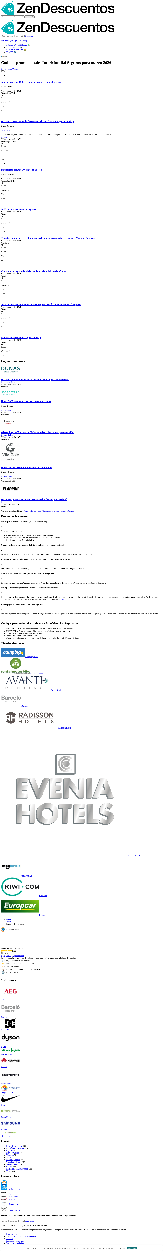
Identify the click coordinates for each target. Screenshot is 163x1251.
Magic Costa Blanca (9, 1092)
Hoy (3, 69)
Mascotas (10, 1155)
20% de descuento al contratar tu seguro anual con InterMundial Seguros (41, 304)
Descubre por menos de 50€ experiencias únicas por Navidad (34, 499)
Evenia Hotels (134, 855)
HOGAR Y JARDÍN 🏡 (16, 50)
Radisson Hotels (64, 728)
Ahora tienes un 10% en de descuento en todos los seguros (32, 81)
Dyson (16, 40)
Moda (8, 1157)
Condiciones (6, 130)
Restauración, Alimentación (41, 511)
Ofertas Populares (13, 1164)
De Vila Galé (6, 476)
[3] (6, 951)
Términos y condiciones (15, 1243)
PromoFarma (6, 1117)
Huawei (4, 1067)
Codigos (8, 69)
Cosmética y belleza (14, 1146)
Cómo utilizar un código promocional (21, 1236)
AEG (3, 1000)
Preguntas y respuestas (15, 1241)
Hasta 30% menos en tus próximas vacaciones (26, 401)
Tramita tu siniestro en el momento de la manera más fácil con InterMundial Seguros (48, 238)
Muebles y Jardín (13, 1160)
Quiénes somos (12, 1234)
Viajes (25, 511)
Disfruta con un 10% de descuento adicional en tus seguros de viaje (37, 121)
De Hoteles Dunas (8, 382)
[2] (4, 951)
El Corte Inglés (7, 40)
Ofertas (15, 69)
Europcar (43, 915)
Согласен (132, 1248)
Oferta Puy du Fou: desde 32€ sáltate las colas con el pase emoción (37, 432)
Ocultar (4, 137)
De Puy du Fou (7, 435)
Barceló (24, 706)
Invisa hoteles (14, 1189)
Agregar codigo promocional (12, 956)
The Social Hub (15, 1211)
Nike (3, 1105)
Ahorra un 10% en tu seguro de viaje (21, 337)
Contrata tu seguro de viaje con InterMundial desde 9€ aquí (33, 271)
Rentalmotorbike (37, 673)
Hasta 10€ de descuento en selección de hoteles (26, 467)
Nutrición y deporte (14, 1162)
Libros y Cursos (60, 511)
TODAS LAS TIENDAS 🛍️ (18, 45)
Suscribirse (29, 1221)
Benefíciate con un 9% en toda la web (21, 169)
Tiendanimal (6, 1136)
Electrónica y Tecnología (16, 1148)
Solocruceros (14, 1204)
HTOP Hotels (26, 876)
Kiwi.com (43, 896)
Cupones (9, 1239)
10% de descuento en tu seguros (18, 209)
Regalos (70, 511)
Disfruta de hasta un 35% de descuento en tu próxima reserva (35, 379)
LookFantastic (6, 1084)
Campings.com (31, 657)
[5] (11, 951)
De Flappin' (5, 502)
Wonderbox (13, 1197)
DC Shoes (5, 1029)
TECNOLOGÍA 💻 (14, 47)
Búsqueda (29, 17)
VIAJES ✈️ (11, 52)
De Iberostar (6, 410)
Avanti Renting (57, 690)
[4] (9, 951)
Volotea (12, 1199)
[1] (2, 951)
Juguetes (9, 1150)
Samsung (23, 40)
